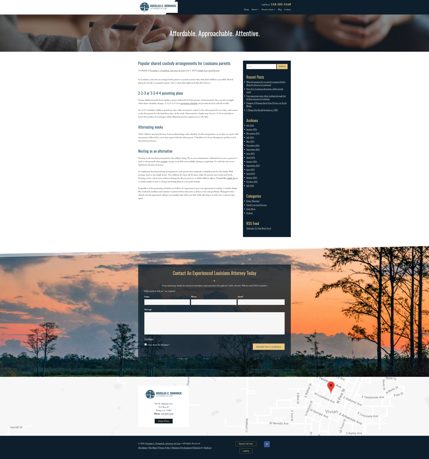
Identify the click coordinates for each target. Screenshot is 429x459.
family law (231, 178)
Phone (194, 296)
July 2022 (250, 185)
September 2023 (253, 165)
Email (241, 296)
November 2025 (253, 133)
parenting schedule (188, 103)
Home (246, 10)
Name (146, 296)
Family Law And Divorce (209, 70)
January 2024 (251, 161)
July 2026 (250, 125)
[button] (427, 443)
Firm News (250, 209)
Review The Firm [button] (246, 443)
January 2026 (251, 129)
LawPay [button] (246, 450)
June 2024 (250, 153)
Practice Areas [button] (267, 10)
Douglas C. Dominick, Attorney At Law (163, 443)
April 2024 (250, 157)
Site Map (153, 447)
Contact (287, 10)
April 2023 (250, 173)
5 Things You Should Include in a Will (262, 110)
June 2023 (250, 169)
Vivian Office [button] (163, 421)
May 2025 (250, 141)
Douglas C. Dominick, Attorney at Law (167, 70)
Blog (280, 10)
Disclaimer (149, 339)
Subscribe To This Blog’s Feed (258, 228)
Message (148, 309)
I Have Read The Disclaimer (159, 345)
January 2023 (251, 177)
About (254, 10)
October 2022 (252, 181)
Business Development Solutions (186, 447)
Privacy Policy (164, 447)
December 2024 (252, 145)
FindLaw (208, 447)
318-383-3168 (281, 4)
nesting (164, 161)
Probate (249, 213)
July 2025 (250, 137)
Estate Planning (252, 201)
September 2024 (253, 149)
